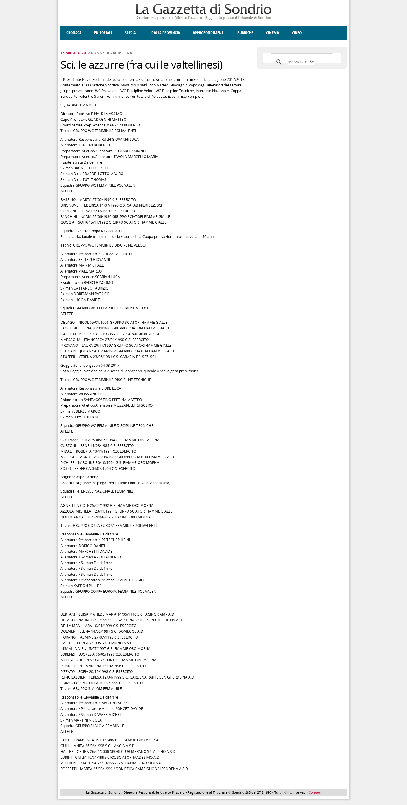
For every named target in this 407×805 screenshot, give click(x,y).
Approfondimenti (209, 32)
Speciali (132, 32)
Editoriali (103, 32)
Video (297, 32)
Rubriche (245, 32)
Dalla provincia (165, 32)
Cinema (272, 32)
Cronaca (73, 32)
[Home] (203, 18)
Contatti (315, 792)
